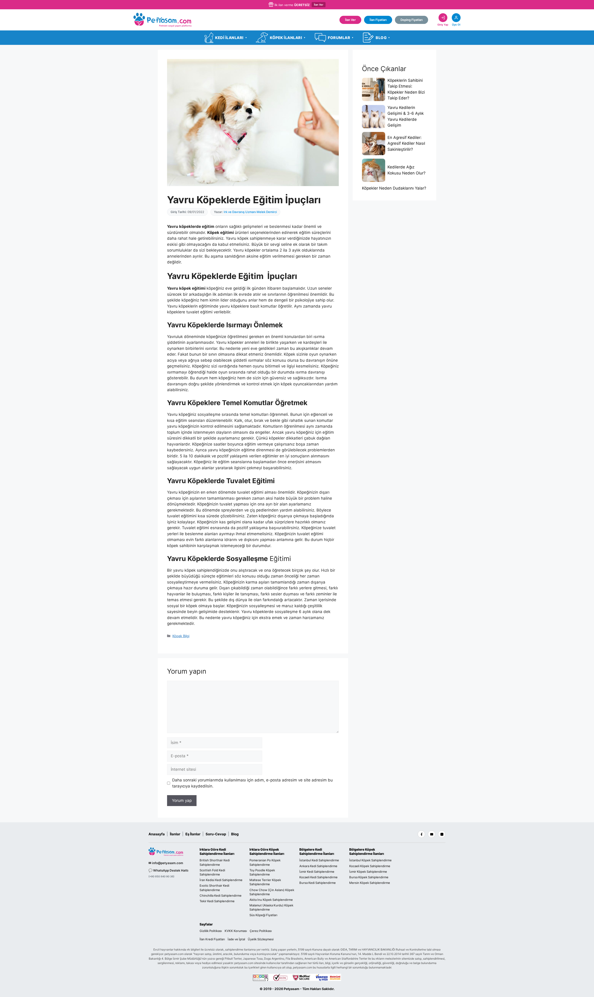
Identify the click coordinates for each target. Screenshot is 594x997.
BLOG (383, 37)
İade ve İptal (236, 939)
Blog (235, 834)
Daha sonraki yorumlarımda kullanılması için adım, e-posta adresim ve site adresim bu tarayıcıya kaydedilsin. (252, 783)
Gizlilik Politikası (211, 931)
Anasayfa (156, 834)
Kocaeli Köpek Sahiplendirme (369, 866)
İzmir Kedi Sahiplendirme (316, 871)
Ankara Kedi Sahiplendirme (318, 866)
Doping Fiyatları (411, 20)
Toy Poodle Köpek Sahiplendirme (262, 872)
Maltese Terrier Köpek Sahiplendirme (265, 882)
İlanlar (175, 834)
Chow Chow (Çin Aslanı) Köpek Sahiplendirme (271, 892)
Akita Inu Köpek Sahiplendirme (271, 900)
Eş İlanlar (192, 834)
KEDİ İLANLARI (231, 37)
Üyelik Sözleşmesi (261, 939)
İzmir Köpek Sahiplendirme (368, 871)
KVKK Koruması (236, 931)
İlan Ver (318, 4)
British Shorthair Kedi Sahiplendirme (215, 862)
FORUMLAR (340, 37)
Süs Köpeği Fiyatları (263, 915)
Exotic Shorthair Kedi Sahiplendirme (214, 888)
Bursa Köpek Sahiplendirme (368, 877)
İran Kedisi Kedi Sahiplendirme (221, 880)
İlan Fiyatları (378, 20)
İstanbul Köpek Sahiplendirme (370, 860)
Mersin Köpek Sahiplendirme (369, 883)
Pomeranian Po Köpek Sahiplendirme (265, 862)
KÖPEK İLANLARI (287, 37)
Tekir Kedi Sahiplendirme (217, 901)
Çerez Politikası (261, 931)
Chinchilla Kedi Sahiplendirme (221, 895)
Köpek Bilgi (180, 636)
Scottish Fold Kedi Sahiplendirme (212, 872)
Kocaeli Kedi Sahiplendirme (318, 877)
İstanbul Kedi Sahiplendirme (319, 860)
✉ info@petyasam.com (165, 863)
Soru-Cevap (216, 834)
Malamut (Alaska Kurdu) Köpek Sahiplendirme (271, 907)
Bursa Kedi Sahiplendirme (317, 883)
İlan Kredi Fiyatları (212, 939)
